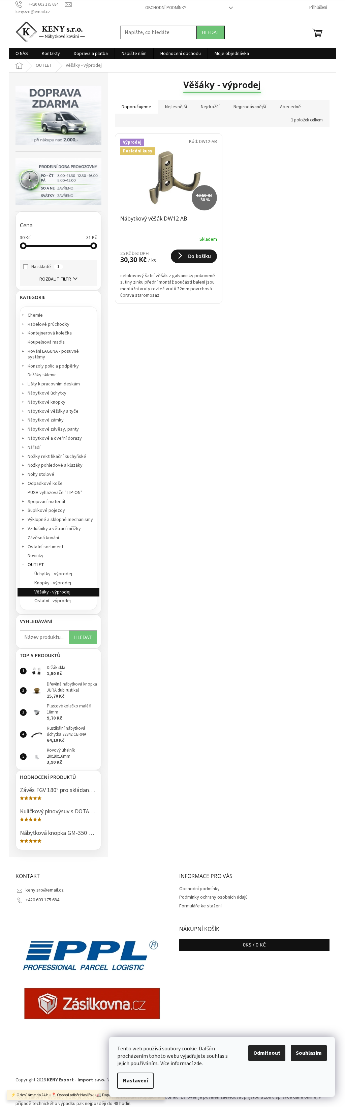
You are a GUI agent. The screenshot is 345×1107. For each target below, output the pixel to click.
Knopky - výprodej (52, 583)
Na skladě (45, 266)
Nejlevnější (176, 107)
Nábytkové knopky (46, 402)
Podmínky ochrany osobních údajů (213, 897)
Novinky (35, 555)
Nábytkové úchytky (47, 393)
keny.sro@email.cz (45, 890)
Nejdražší (210, 107)
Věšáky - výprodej (52, 592)
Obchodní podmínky (165, 8)
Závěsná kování (43, 537)
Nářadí (34, 447)
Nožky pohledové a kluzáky (55, 465)
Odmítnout (266, 1053)
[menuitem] (22, 53)
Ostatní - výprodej (52, 601)
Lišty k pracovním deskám (54, 384)
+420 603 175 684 (42, 900)
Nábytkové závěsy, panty (53, 429)
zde (198, 1063)
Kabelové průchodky (48, 324)
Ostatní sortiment (45, 547)
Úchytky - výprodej (53, 574)
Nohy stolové (41, 474)
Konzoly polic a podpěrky (53, 366)
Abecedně (290, 107)
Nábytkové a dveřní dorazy (55, 438)
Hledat (210, 32)
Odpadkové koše (45, 483)
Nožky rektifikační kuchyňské (57, 456)
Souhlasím (309, 1053)
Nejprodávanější (249, 107)
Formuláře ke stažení (200, 906)
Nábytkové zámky (46, 420)
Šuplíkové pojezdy (46, 510)
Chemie (35, 315)
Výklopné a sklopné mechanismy (60, 519)
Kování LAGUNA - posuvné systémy (53, 354)
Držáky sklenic (42, 375)
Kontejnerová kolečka (50, 333)
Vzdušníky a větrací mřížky (54, 528)
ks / (254, 944)
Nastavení (135, 1080)
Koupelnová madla (46, 342)
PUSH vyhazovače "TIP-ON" (55, 492)
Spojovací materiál (46, 501)
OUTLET (36, 564)
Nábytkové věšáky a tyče (53, 411)
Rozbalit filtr (55, 279)
